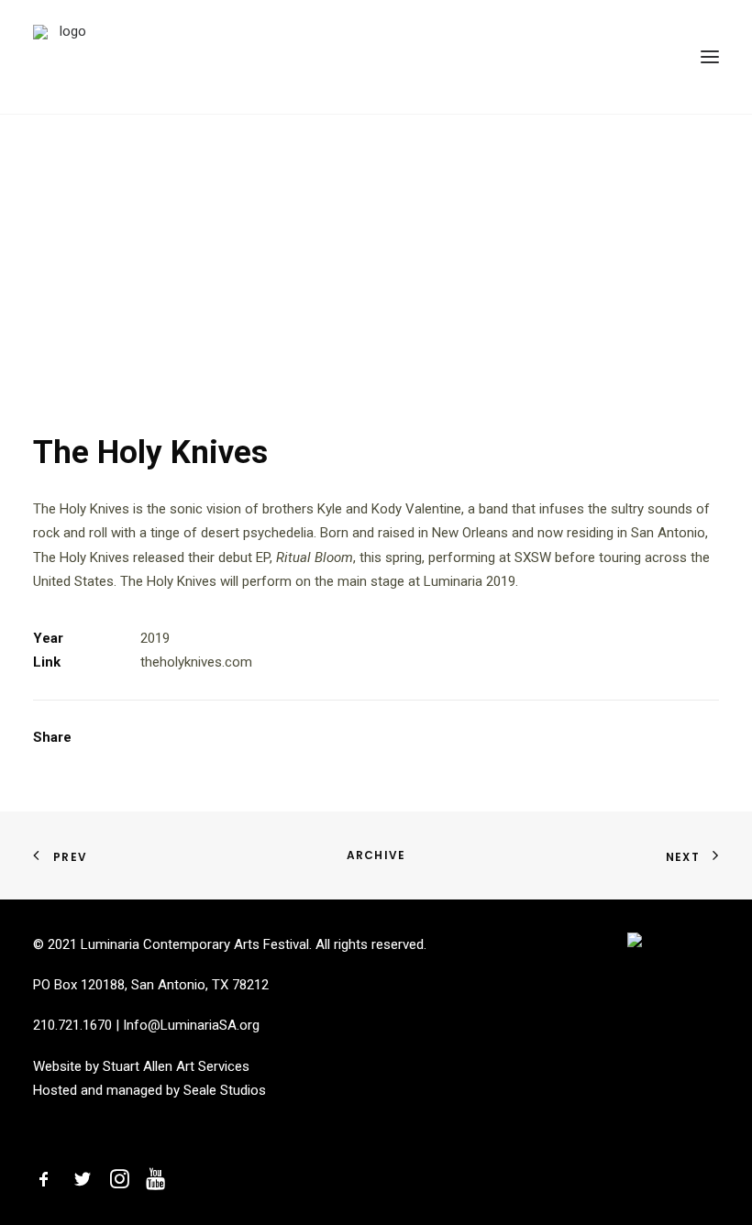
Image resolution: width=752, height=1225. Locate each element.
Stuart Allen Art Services (176, 1066)
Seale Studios (224, 1090)
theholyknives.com (196, 662)
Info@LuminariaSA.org (191, 1025)
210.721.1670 (72, 1025)
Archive (376, 855)
